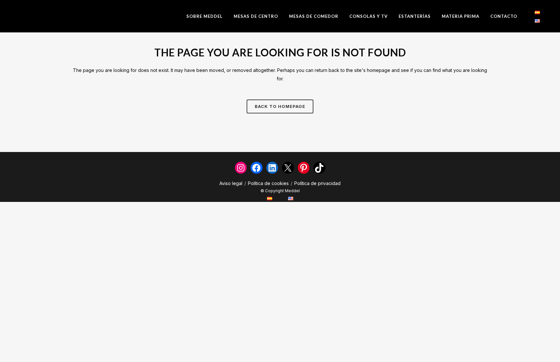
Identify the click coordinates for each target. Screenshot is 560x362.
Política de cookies (268, 183)
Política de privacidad (317, 183)
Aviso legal (230, 183)
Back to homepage (280, 106)
